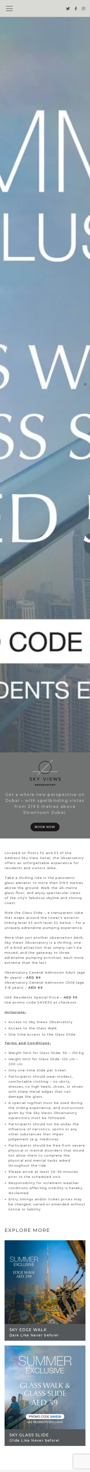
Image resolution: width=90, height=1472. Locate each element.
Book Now (45, 827)
